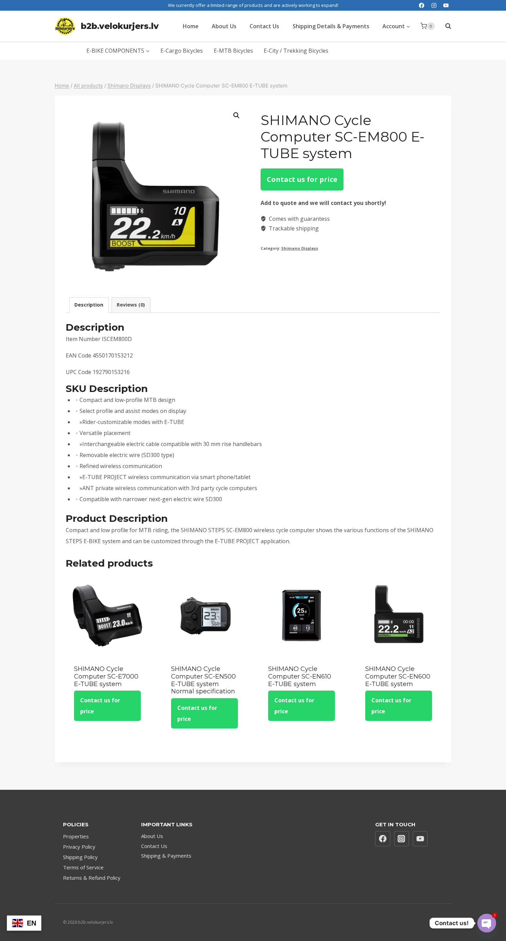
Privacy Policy (79, 846)
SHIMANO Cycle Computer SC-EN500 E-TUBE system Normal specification (203, 680)
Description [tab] (88, 304)
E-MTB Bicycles (233, 50)
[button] (236, 115)
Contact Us (264, 26)
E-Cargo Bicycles (181, 50)
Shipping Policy (80, 857)
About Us (224, 26)
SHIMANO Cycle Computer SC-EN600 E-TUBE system (397, 676)
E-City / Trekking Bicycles (296, 50)
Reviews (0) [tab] (131, 304)
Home (191, 26)
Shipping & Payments (166, 855)
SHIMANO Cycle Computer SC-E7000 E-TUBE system (106, 676)
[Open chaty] (486, 923)
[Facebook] (422, 5)
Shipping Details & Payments (331, 26)
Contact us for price (302, 179)
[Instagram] (434, 5)
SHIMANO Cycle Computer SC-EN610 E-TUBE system (299, 676)
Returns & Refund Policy (91, 877)
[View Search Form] (444, 26)
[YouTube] (446, 5)
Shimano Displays (299, 248)
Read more (108, 741)
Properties (76, 836)
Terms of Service (83, 867)
